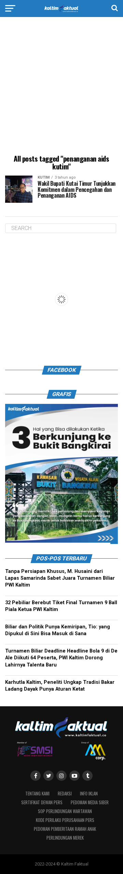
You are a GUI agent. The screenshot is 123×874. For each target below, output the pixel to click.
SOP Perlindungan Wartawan (65, 811)
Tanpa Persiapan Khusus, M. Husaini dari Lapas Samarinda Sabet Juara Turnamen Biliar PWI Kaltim (60, 578)
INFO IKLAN (89, 793)
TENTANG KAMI (37, 793)
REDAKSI (65, 793)
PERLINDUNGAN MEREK (65, 838)
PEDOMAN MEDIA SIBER (90, 802)
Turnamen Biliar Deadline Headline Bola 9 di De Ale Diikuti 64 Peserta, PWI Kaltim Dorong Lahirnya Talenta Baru (61, 658)
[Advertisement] (61, 87)
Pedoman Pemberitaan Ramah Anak (65, 829)
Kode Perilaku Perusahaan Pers (65, 820)
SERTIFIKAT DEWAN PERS (42, 802)
